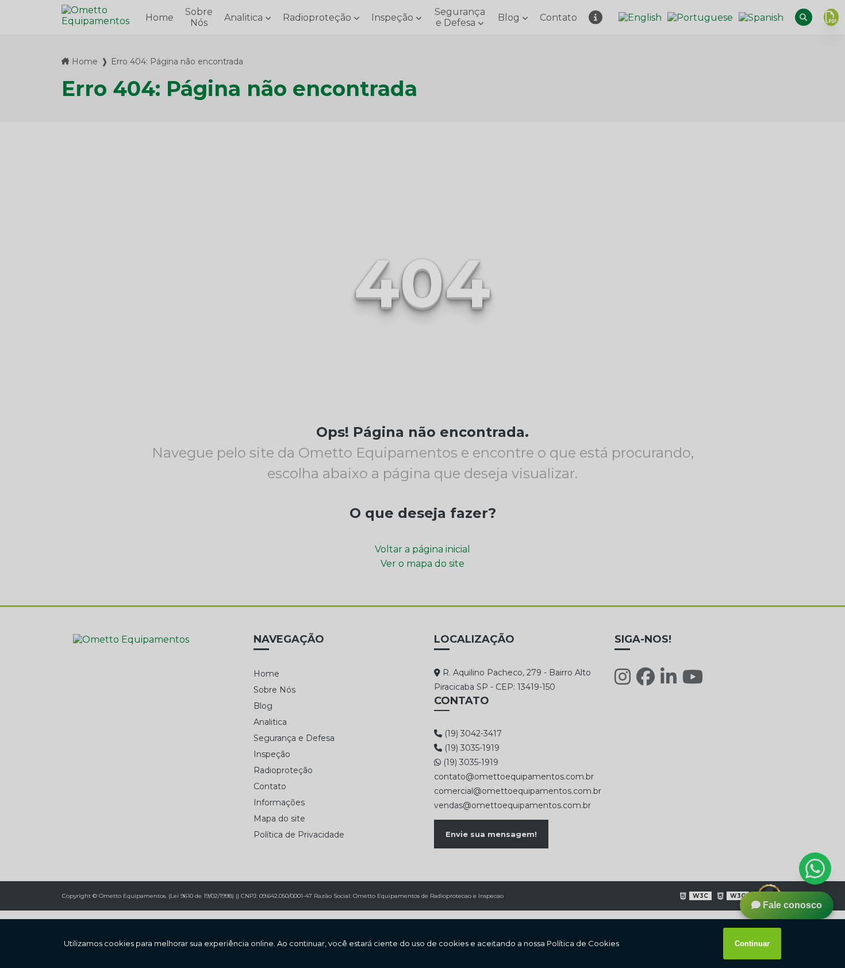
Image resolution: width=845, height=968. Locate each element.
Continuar (752, 943)
